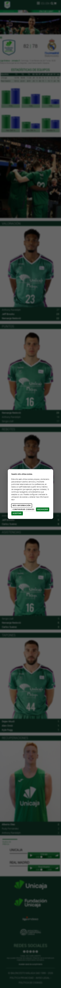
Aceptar (17, 513)
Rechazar (42, 509)
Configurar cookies (23, 509)
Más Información (22, 505)
